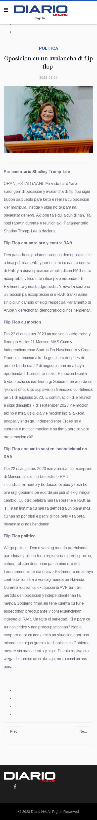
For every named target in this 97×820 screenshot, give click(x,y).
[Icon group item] (15, 786)
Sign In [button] (40, 18)
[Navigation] (6, 10)
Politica (48, 48)
